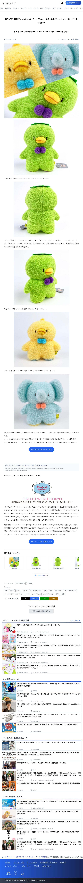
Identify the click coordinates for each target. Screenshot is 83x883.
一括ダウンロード (42, 575)
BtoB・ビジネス (45, 8)
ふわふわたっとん (48, 594)
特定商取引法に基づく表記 (48, 862)
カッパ (18, 590)
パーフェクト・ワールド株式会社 (68, 39)
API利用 (36, 866)
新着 (63, 594)
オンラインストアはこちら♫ (41, 542)
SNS (6, 590)
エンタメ (16, 8)
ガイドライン (26, 866)
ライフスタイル (20, 583)
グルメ (66, 8)
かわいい (25, 590)
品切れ (57, 594)
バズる (27, 594)
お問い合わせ (46, 866)
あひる (12, 590)
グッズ (45, 590)
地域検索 (8, 8)
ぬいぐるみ (58, 590)
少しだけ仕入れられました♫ (41, 450)
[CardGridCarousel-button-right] (79, 563)
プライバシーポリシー (12, 866)
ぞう (51, 590)
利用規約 (63, 862)
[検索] (62, 3)
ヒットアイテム (36, 594)
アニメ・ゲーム (33, 8)
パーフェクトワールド (70, 590)
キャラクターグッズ (35, 590)
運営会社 (8, 862)
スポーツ (23, 8)
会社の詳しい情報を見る (41, 611)
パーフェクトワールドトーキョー (14, 594)
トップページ (8, 857)
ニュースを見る (74, 620)
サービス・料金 (19, 862)
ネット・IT (74, 8)
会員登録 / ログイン (73, 3)
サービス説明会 (32, 862)
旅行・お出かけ (57, 8)
